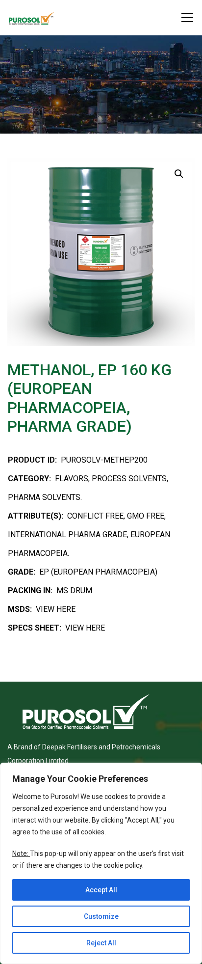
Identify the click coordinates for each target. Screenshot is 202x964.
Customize (101, 916)
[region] (101, 863)
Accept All (101, 890)
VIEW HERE (56, 609)
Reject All (101, 943)
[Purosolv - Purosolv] (31, 18)
